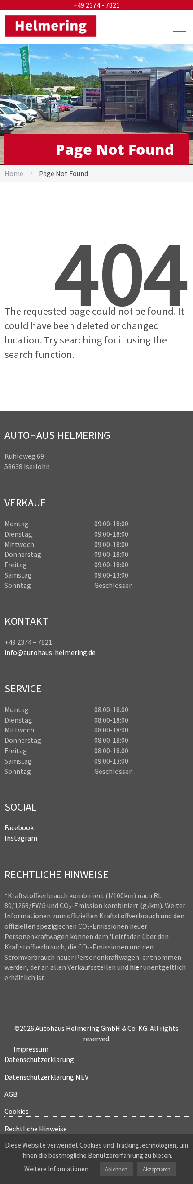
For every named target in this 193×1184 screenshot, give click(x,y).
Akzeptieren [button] (157, 1169)
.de (91, 652)
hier (136, 967)
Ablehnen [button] (116, 1169)
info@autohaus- (29, 652)
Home (13, 173)
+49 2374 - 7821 (96, 4)
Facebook (19, 827)
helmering (71, 652)
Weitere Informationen (56, 1169)
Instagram (20, 837)
